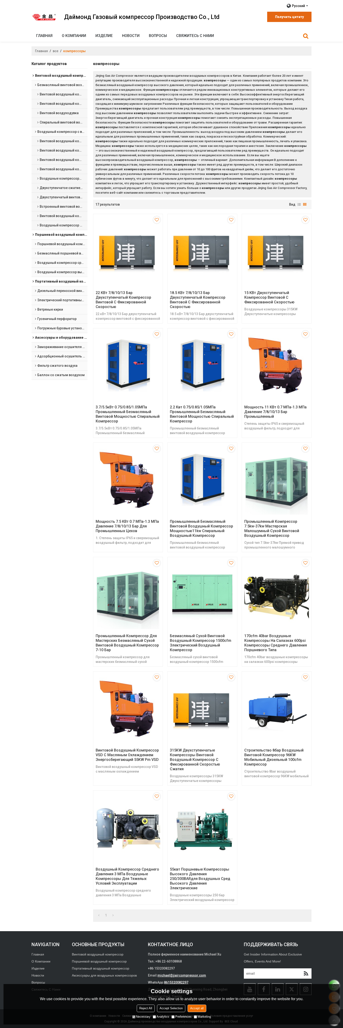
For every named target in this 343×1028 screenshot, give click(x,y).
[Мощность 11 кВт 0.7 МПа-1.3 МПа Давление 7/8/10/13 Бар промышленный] (276, 365)
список (299, 204)
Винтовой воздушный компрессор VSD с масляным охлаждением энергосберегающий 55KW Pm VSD (127, 755)
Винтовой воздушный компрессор (97, 954)
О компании (74, 35)
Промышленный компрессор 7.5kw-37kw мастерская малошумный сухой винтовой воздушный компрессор (271, 528)
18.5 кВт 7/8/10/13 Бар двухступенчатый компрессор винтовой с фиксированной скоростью (197, 300)
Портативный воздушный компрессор (100, 968)
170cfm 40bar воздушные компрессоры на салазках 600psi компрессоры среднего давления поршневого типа (275, 643)
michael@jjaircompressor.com (182, 975)
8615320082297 (176, 982)
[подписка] (306, 973)
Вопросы (158, 35)
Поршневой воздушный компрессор (99, 961)
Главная (44, 35)
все (55, 51)
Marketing (204, 1017)
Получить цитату (289, 17)
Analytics (163, 1017)
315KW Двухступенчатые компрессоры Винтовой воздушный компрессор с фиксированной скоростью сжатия (195, 759)
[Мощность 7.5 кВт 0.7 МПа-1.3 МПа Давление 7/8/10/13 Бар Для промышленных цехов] (128, 480)
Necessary (143, 1017)
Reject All (145, 1008)
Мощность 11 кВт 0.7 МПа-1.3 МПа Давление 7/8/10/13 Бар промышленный (275, 412)
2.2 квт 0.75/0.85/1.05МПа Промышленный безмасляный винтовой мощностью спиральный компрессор (202, 414)
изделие (104, 35)
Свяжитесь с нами (195, 35)
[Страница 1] (99, 915)
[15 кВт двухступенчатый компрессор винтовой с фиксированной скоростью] (276, 251)
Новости (131, 35)
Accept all (197, 1008)
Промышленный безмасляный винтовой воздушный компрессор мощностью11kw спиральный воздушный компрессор (201, 528)
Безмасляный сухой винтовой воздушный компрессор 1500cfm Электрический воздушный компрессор (200, 643)
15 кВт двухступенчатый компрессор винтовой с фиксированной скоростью (269, 297)
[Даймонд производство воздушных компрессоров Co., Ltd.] (44, 17)
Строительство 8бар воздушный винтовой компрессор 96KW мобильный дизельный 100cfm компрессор (274, 757)
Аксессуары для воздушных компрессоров (104, 975)
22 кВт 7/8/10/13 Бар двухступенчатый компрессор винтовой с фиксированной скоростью (123, 300)
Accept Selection (171, 1008)
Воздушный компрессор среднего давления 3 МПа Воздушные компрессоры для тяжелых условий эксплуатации (127, 876)
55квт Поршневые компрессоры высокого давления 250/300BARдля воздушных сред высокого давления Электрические (200, 878)
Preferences (183, 1017)
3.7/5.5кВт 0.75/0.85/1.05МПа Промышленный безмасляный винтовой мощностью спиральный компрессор (128, 414)
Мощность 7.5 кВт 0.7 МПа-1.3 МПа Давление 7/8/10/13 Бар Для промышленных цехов (127, 526)
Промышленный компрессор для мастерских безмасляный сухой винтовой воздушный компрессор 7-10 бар (127, 643)
